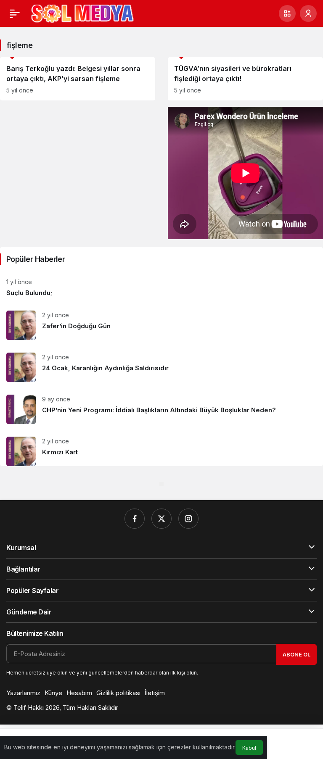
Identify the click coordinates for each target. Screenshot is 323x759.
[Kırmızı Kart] (161, 448)
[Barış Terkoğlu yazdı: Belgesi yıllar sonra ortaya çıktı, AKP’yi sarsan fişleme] (77, 78)
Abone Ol (296, 654)
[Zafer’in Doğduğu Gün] (161, 325)
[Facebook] (134, 519)
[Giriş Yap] (308, 13)
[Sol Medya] (82, 12)
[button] (287, 13)
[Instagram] (188, 519)
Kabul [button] (249, 748)
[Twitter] (161, 519)
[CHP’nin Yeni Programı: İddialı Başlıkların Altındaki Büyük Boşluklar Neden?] (161, 409)
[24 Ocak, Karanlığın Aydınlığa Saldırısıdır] (161, 367)
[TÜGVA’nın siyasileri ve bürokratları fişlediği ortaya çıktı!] (245, 78)
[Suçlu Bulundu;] (161, 287)
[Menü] (14, 13)
